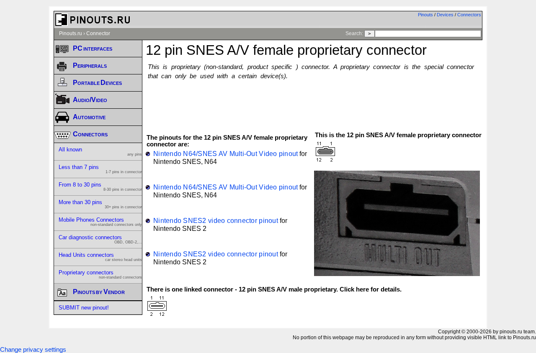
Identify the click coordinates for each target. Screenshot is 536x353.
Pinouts (425, 14)
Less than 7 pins (100, 169)
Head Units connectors (100, 257)
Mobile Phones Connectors (100, 222)
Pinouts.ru (70, 33)
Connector (98, 33)
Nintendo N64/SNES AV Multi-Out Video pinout (225, 153)
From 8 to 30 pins (100, 187)
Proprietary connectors (100, 274)
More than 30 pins (100, 204)
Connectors (469, 14)
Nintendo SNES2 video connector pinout (215, 220)
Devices (445, 14)
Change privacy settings (33, 349)
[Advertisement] (314, 101)
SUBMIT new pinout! (84, 307)
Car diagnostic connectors (100, 239)
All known (100, 151)
